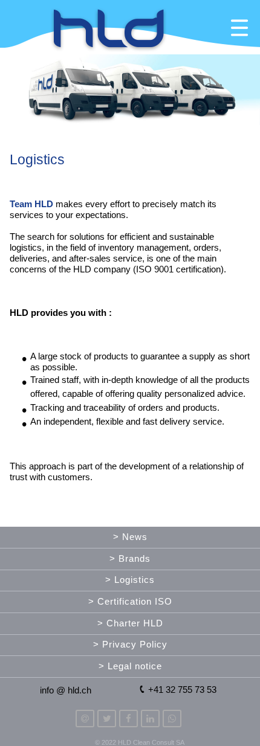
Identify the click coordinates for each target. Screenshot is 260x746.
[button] (130, 27)
